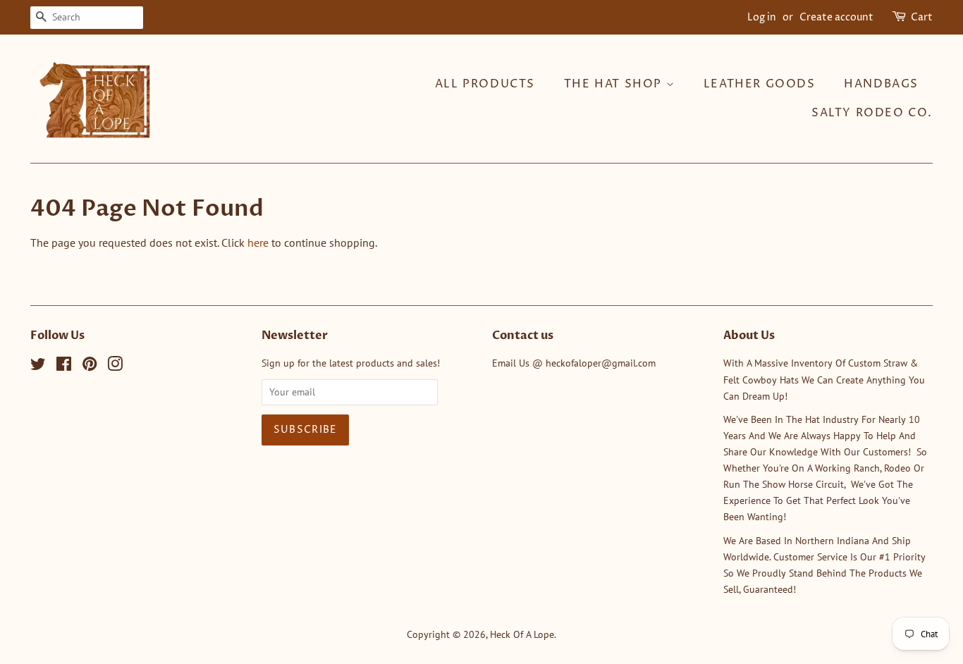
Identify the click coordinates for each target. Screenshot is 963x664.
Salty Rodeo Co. (872, 113)
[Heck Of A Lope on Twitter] (38, 366)
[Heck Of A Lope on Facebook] (64, 366)
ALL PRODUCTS (485, 84)
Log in (761, 17)
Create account (836, 17)
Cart (922, 17)
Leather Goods (760, 84)
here (258, 242)
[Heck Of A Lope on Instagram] (115, 366)
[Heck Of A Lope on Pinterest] (89, 366)
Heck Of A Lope (522, 634)
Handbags (881, 84)
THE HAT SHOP (615, 84)
